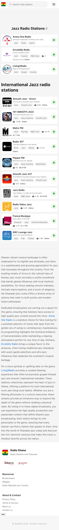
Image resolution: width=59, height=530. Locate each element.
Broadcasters (8, 478)
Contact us (7, 510)
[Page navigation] (54, 4)
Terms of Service (10, 503)
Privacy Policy (8, 499)
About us (6, 506)
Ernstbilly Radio (9, 344)
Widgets (6, 482)
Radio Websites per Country (15, 485)
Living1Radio (8, 370)
